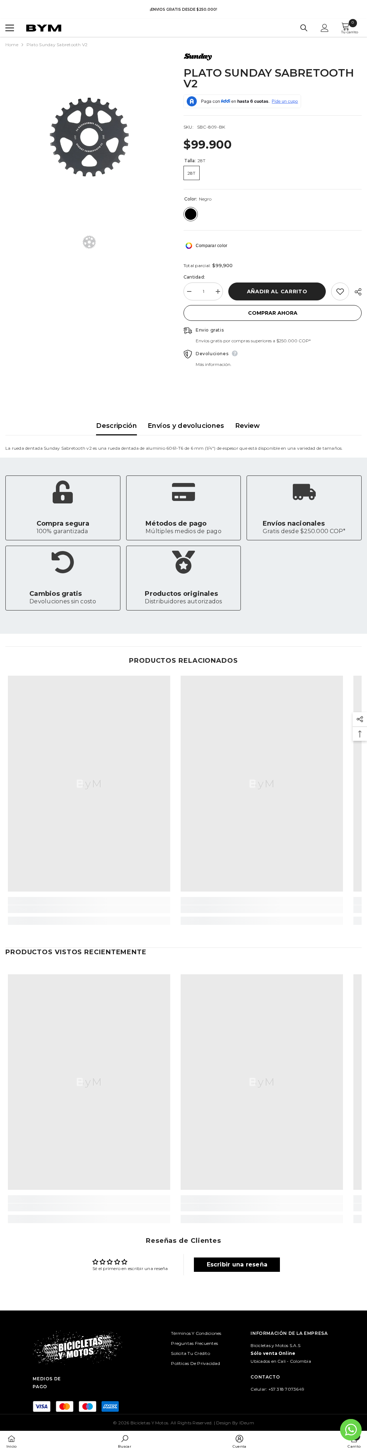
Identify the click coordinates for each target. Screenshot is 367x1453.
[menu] (9, 28)
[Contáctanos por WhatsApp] (351, 1429)
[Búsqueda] (304, 28)
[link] (62, 508)
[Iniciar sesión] (325, 28)
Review (247, 426)
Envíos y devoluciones (186, 426)
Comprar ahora (272, 313)
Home (11, 44)
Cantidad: (194, 277)
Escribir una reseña (237, 1264)
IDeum (246, 1422)
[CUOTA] (355, 291)
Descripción (116, 426)
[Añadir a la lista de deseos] (340, 291)
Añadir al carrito (277, 291)
